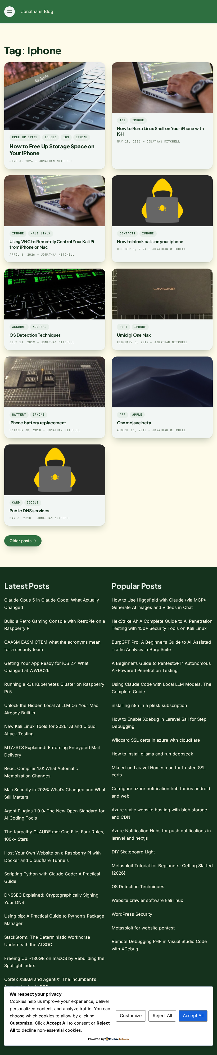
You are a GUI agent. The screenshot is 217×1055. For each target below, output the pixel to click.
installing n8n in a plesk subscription (149, 705)
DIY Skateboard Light (133, 851)
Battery (19, 414)
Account (19, 327)
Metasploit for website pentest (143, 928)
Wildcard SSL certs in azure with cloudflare (156, 740)
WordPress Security (132, 914)
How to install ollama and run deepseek (152, 753)
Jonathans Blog (37, 11)
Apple (137, 414)
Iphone (82, 137)
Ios (66, 137)
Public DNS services (29, 510)
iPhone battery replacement (38, 422)
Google (33, 502)
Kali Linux (40, 233)
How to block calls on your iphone (150, 241)
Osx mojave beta (134, 422)
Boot (124, 327)
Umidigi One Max (134, 335)
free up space (25, 137)
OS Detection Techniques (35, 335)
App (122, 414)
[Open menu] (9, 11)
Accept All (193, 1015)
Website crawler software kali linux (147, 900)
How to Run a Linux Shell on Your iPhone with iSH (160, 131)
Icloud (50, 137)
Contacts (127, 233)
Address (40, 327)
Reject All (162, 1015)
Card (16, 502)
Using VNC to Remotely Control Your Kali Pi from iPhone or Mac (52, 244)
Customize (131, 1015)
